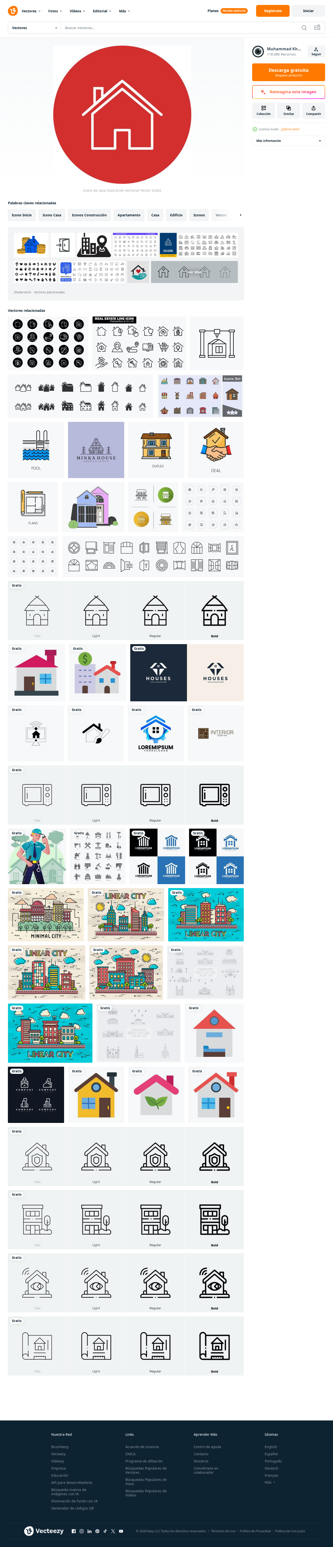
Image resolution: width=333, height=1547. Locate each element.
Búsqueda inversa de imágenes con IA (68, 1491)
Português (273, 1461)
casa (155, 215)
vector (221, 215)
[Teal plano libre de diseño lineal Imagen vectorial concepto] (50, 1033)
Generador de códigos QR (72, 1508)
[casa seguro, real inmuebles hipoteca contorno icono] (156, 450)
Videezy (57, 1461)
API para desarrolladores (71, 1482)
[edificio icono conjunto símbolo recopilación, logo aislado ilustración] (200, 396)
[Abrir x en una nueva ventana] (113, 1531)
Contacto (201, 1454)
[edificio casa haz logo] (36, 1095)
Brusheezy (60, 1446)
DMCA (130, 1454)
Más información (268, 141)
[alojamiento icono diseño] (214, 1033)
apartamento (129, 215)
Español (271, 1454)
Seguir (316, 54)
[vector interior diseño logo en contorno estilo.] (216, 733)
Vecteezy (58, 1454)
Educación (59, 1475)
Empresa (58, 1468)
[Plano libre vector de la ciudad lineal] (126, 972)
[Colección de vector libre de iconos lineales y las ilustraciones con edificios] (205, 972)
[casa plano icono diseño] (36, 672)
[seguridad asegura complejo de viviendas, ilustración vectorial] (37, 856)
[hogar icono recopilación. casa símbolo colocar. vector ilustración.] (80, 396)
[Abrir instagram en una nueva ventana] (82, 1531)
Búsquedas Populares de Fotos (146, 1481)
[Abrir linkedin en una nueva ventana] (89, 1531)
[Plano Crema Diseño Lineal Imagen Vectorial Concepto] (46, 914)
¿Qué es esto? (290, 129)
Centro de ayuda (207, 1446)
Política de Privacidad (255, 1531)
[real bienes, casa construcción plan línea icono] (33, 507)
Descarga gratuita (289, 72)
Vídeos (75, 11)
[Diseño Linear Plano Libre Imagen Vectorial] (46, 972)
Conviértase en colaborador (206, 1470)
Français (272, 1475)
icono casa (52, 215)
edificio (176, 215)
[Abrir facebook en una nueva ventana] (74, 1531)
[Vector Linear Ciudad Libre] (126, 914)
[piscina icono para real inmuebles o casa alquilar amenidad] (36, 450)
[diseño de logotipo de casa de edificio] (156, 733)
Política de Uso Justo (290, 1531)
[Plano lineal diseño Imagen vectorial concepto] (206, 914)
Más (122, 11)
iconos (199, 215)
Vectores (29, 11)
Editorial (100, 11)
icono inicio (22, 215)
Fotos (53, 11)
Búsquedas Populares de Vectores (146, 1470)
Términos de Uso (223, 1531)
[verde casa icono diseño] (156, 1095)
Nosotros (201, 1461)
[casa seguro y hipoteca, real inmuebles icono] (216, 450)
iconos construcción (89, 215)
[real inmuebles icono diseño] (97, 672)
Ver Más (194, 272)
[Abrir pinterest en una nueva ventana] (97, 1531)
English (271, 1446)
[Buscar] (304, 28)
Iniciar (308, 10)
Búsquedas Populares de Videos (146, 1493)
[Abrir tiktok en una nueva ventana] (105, 1531)
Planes (213, 10)
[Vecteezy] (13, 11)
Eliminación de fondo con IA (74, 1501)
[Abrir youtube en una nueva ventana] (121, 1531)
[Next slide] (236, 215)
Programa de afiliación (144, 1461)
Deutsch (271, 1468)
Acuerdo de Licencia (142, 1446)
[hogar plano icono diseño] (216, 1095)
